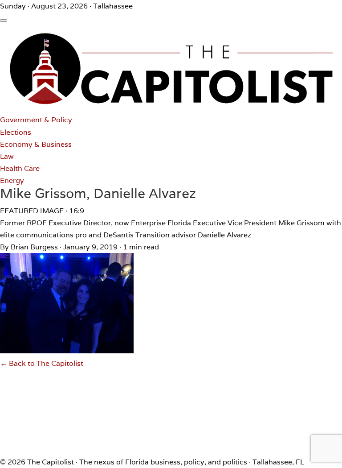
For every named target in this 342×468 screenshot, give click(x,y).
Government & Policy (36, 119)
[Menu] (3, 20)
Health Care (20, 168)
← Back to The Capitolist (41, 363)
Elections (15, 132)
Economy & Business (36, 144)
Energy (12, 180)
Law (7, 156)
